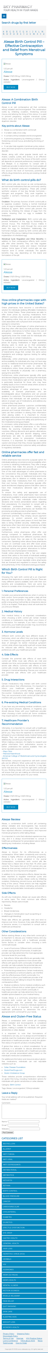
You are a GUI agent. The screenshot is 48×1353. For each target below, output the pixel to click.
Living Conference (10, 1341)
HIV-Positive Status (34, 1338)
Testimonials (8, 1343)
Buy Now (11, 87)
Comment (6, 1103)
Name (5, 1122)
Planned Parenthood (11, 754)
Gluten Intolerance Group (14, 1073)
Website (5, 1129)
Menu (4, 16)
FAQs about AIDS (28, 1341)
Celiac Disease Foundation (15, 1067)
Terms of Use (8, 1338)
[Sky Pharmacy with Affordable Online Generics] (21, 13)
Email (4, 1125)
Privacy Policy (8, 1334)
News (40, 1341)
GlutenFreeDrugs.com (13, 1070)
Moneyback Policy (10, 1336)
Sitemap (19, 1338)
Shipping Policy (23, 1334)
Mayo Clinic (7, 751)
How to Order (21, 1343)
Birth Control (15, 1085)
